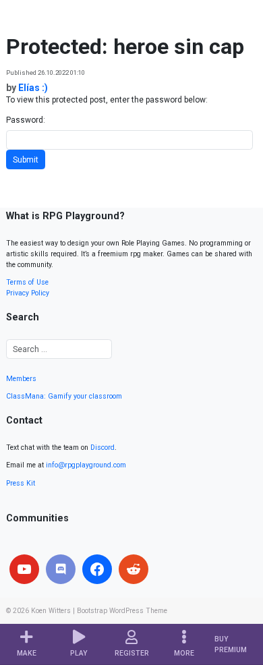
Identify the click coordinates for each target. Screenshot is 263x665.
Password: (25, 120)
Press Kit (20, 483)
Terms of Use (27, 282)
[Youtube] (24, 569)
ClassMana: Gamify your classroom (64, 396)
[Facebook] (97, 569)
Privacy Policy (27, 293)
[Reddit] (133, 569)
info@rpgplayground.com (86, 465)
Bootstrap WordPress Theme (122, 610)
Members (21, 378)
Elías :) (33, 87)
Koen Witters (51, 610)
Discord (102, 447)
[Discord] (60, 569)
